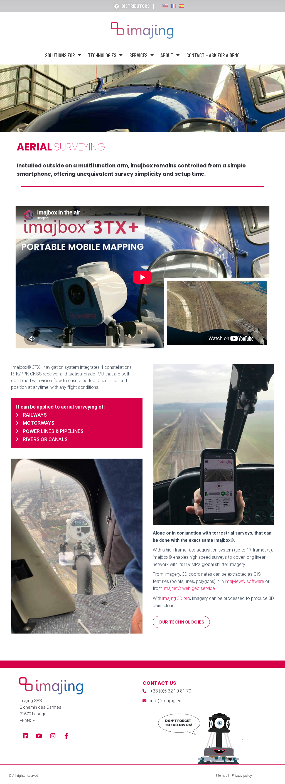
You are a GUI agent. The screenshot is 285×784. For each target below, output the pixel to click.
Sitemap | (222, 776)
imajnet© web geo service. (189, 588)
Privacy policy (242, 776)
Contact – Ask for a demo (213, 55)
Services (138, 55)
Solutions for (60, 55)
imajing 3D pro (176, 598)
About (167, 55)
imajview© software (244, 581)
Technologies (102, 55)
